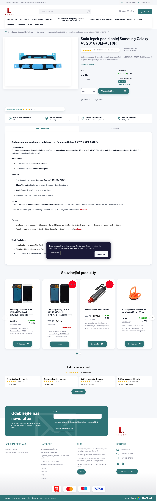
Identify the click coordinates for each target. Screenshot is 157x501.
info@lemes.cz (125, 449)
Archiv (81, 472)
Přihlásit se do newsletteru (64, 428)
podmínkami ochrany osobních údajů (85, 422)
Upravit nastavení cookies (47, 498)
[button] (76, 353)
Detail (60, 344)
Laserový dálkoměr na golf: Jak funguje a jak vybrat (91, 465)
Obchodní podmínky (11, 2)
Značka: (130, 51)
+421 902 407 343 (127, 454)
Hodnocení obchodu (78, 367)
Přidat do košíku (107, 91)
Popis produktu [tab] (42, 129)
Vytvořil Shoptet (130, 498)
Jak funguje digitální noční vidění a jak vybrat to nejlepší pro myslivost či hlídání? (92, 450)
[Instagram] (122, 463)
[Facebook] (118, 463)
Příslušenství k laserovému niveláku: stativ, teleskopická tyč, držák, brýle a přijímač (91, 460)
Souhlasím (101, 254)
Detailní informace (87, 64)
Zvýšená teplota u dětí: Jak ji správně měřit (91, 455)
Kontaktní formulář (127, 471)
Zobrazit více (78, 392)
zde (92, 248)
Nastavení (55, 253)
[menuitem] (18, 19)
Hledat (88, 11)
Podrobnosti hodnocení (111, 50)
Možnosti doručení (124, 85)
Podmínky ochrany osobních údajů (32, 2)
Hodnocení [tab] (114, 129)
